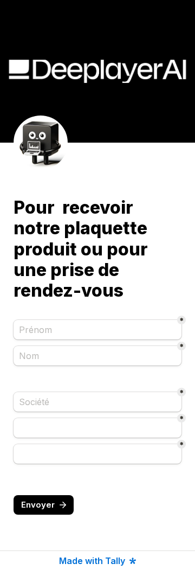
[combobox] (97, 428)
